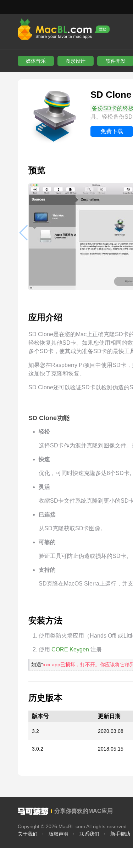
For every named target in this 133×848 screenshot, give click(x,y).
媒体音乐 (36, 61)
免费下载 (111, 131)
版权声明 (58, 834)
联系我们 (89, 834)
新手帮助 (120, 834)
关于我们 (28, 834)
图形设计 (75, 61)
